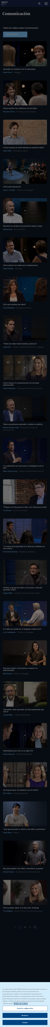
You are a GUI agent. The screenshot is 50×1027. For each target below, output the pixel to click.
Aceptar (25, 1022)
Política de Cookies (20, 1003)
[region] (25, 1004)
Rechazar (25, 1015)
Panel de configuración (25, 1008)
